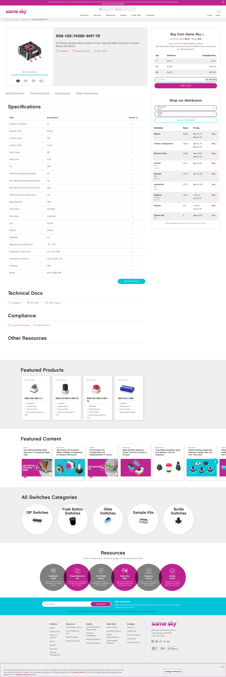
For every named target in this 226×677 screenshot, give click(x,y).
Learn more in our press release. (113, 3)
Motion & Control (53, 636)
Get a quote (174, 43)
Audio (52, 628)
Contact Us (131, 631)
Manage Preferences (23, 674)
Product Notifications (21, 325)
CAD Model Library (73, 627)
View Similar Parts (131, 281)
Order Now (136, 15)
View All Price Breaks (185, 120)
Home (8, 19)
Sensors (53, 645)
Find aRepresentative (113, 636)
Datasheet (64, 51)
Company (150, 15)
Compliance (62, 93)
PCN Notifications (93, 639)
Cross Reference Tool (72, 632)
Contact (209, 15)
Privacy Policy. (201, 223)
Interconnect (55, 631)
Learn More (141, 611)
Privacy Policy (151, 611)
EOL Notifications (93, 643)
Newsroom (131, 639)
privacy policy (112, 611)
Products (85, 15)
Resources (110, 15)
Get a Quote (102, 51)
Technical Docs (40, 93)
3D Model (35, 303)
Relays (52, 641)
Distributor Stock (114, 631)
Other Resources (87, 93)
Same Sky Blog (72, 637)
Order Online (112, 627)
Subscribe (100, 604)
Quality (123, 15)
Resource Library (73, 641)
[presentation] (215, 461)
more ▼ (156, 168)
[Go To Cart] (218, 11)
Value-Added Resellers (112, 642)
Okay (222, 666)
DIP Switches (25, 19)
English (218, 15)
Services (97, 15)
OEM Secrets (190, 223)
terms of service (126, 611)
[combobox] (117, 9)
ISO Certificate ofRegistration (93, 628)
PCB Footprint (55, 303)
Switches (15, 19)
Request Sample (83, 51)
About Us (131, 627)
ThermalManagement (55, 653)
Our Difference (133, 642)
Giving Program (133, 635)
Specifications (15, 93)
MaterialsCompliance (91, 634)
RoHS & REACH (43, 325)
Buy (214, 134)
